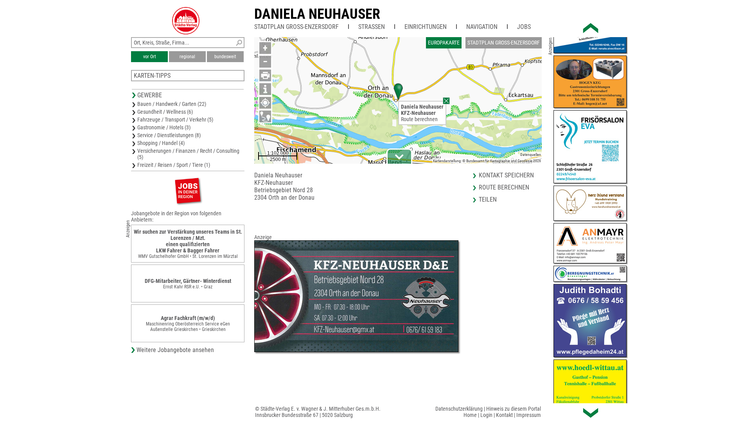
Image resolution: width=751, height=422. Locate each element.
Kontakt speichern (506, 175)
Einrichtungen (425, 26)
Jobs (524, 26)
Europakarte (444, 42)
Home (470, 415)
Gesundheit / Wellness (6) (165, 112)
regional (187, 56)
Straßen (371, 26)
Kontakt (504, 415)
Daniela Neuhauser (317, 14)
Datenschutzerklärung (459, 409)
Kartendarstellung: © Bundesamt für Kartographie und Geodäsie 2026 (487, 161)
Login (486, 415)
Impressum (528, 415)
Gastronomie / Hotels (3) (163, 127)
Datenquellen (530, 154)
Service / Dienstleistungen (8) (169, 135)
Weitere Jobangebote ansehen (175, 350)
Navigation (482, 26)
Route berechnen (419, 119)
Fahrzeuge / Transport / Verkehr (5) (175, 119)
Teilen (488, 199)
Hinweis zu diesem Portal (513, 409)
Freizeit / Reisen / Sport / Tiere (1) (173, 165)
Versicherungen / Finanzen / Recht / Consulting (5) (188, 154)
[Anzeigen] (187, 190)
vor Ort (149, 56)
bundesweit (225, 56)
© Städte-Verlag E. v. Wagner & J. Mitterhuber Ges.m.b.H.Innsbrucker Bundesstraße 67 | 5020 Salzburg (318, 412)
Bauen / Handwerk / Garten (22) (171, 104)
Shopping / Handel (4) (161, 143)
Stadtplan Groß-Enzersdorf (296, 26)
